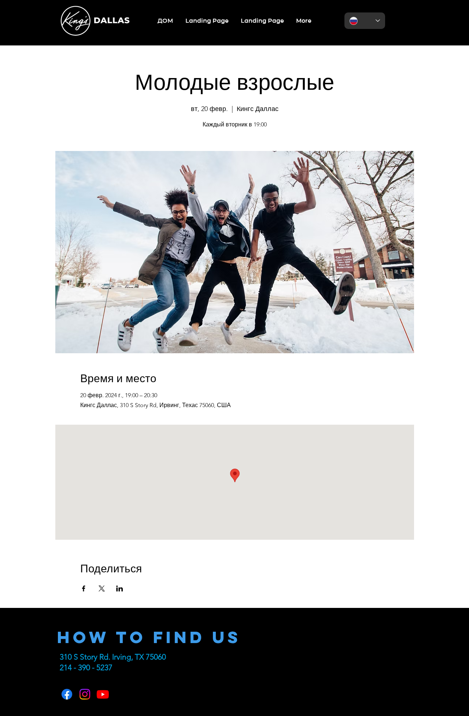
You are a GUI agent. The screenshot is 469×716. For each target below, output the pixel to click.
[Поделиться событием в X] (101, 588)
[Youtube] (103, 694)
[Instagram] (85, 694)
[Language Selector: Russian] (364, 20)
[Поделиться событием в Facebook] (83, 588)
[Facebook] (67, 694)
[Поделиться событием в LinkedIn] (119, 588)
